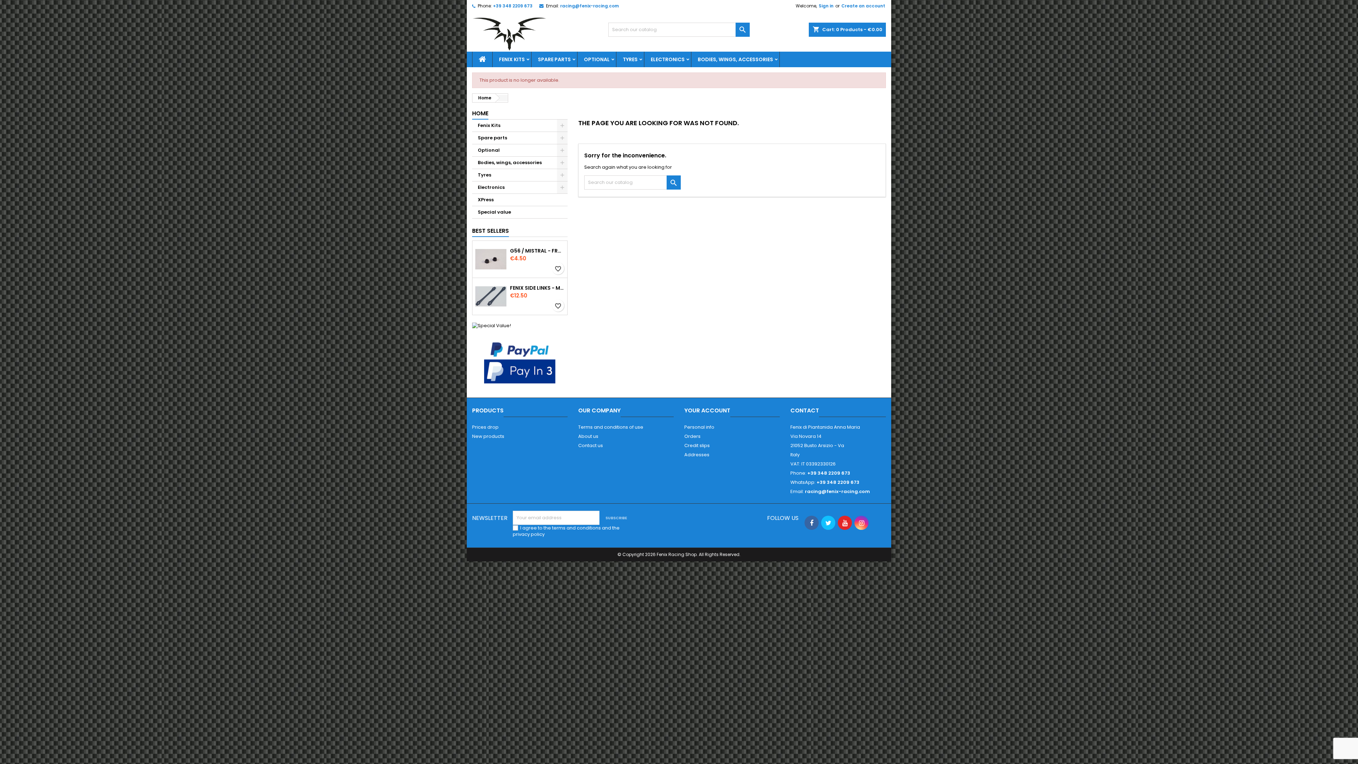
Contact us (590, 445)
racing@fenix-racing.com (589, 6)
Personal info (699, 427)
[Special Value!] (491, 325)
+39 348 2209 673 (513, 6)
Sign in (826, 6)
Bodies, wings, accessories (735, 59)
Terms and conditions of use (610, 427)
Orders (692, 436)
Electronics (668, 59)
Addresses (696, 454)
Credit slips (697, 445)
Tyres (630, 59)
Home (480, 113)
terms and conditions (576, 528)
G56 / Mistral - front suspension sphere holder (537, 251)
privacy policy (529, 534)
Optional (597, 59)
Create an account (863, 6)
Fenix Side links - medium (537, 288)
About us (588, 436)
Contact (804, 410)
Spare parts (554, 59)
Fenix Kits (512, 59)
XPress (486, 199)
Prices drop (485, 427)
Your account (707, 410)
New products (488, 436)
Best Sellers (490, 231)
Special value (494, 212)
